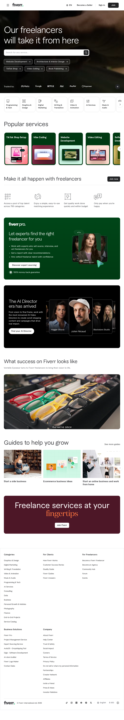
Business (7, 600)
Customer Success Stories (53, 565)
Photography (9, 609)
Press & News (48, 688)
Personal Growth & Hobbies (15, 604)
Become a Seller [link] (85, 5)
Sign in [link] (102, 5)
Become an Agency (90, 565)
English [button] (103, 703)
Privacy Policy (48, 662)
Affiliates (46, 679)
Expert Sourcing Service (13, 644)
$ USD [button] (111, 703)
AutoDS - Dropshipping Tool (15, 648)
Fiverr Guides (48, 574)
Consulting (8, 591)
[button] (7, 5)
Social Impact (48, 648)
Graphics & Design (11, 560)
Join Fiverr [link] (62, 525)
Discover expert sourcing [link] (24, 265)
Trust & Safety (48, 644)
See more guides (112, 444)
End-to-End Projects (12, 617)
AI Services (8, 587)
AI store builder (10, 657)
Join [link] (113, 5)
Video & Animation (11, 574)
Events (85, 578)
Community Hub (88, 569)
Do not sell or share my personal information (60, 666)
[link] (18, 61)
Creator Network (50, 675)
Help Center (48, 640)
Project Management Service (15, 640)
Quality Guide (48, 569)
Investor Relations (50, 692)
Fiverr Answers (49, 578)
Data (6, 595)
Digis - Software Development (16, 653)
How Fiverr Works (50, 560)
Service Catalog (10, 622)
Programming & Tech (12, 582)
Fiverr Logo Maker (11, 662)
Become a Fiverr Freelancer (93, 560)
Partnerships (48, 670)
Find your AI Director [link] (21, 331)
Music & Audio (10, 578)
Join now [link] (113, 179)
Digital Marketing (10, 565)
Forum (84, 574)
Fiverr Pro (8, 635)
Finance (7, 613)
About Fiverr (48, 635)
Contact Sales (9, 666)
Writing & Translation (12, 569)
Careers (46, 653)
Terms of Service (49, 657)
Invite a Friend (48, 683)
